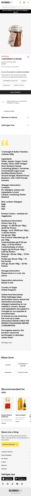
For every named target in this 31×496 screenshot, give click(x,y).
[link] (7, 420)
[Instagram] (7, 484)
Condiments (8, 372)
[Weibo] (22, 484)
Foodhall (8, 365)
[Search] (3, 7)
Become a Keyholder (9, 444)
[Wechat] (17, 484)
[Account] (20, 2)
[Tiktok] (12, 484)
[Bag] (24, 2)
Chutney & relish (9, 111)
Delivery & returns (9, 117)
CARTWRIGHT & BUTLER (11, 59)
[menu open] (28, 2)
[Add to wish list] (28, 56)
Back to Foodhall (15, 92)
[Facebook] (2, 484)
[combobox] (17, 7)
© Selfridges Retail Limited (15, 493)
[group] (15, 412)
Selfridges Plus (8, 125)
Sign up (17, 103)
